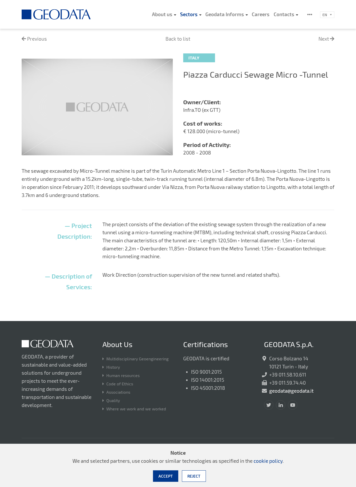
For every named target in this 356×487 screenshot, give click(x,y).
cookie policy (268, 461)
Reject (193, 476)
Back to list (177, 39)
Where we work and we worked (136, 408)
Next (324, 39)
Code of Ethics (119, 383)
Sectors (189, 14)
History (113, 367)
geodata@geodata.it (291, 391)
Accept (165, 476)
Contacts (284, 14)
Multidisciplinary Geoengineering (137, 358)
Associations (118, 392)
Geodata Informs (224, 14)
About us (162, 14)
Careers (260, 14)
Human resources (123, 375)
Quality (113, 400)
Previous (36, 39)
